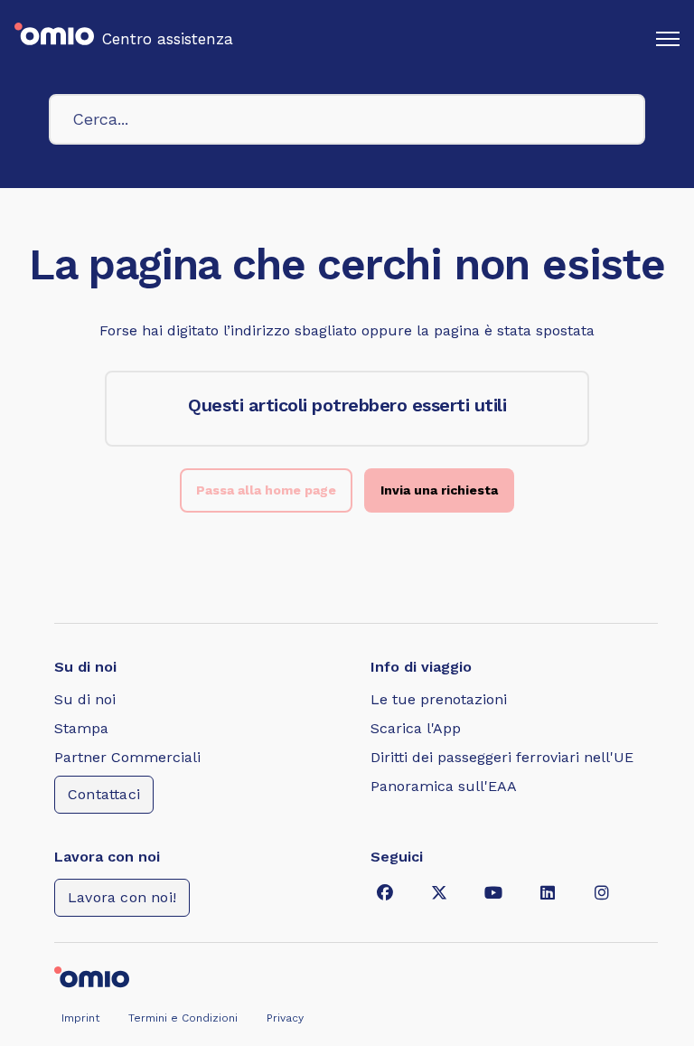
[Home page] (54, 38)
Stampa (81, 728)
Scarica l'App (415, 728)
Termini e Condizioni (183, 1018)
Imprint (80, 1018)
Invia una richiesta (439, 490)
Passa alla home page (266, 490)
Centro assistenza (167, 39)
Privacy (285, 1018)
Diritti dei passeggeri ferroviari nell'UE (501, 757)
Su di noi (85, 699)
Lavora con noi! (122, 897)
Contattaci (104, 794)
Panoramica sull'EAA (443, 786)
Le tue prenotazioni (438, 699)
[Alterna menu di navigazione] (668, 39)
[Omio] (91, 975)
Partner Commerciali (127, 757)
